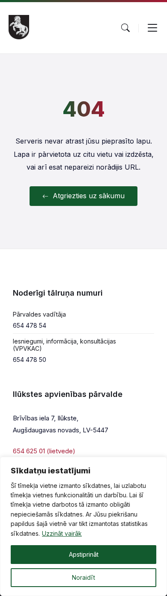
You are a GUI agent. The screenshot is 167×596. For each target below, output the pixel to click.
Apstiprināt (83, 554)
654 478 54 (29, 325)
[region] (83, 526)
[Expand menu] (152, 27)
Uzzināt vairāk (62, 533)
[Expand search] (125, 27)
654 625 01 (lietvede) (44, 451)
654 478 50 (29, 359)
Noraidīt (83, 577)
